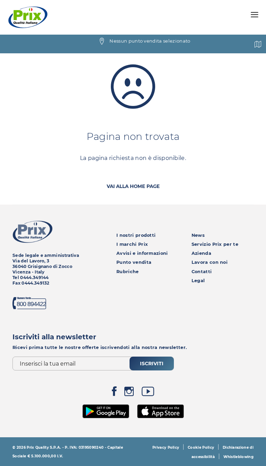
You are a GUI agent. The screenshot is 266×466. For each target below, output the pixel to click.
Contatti (202, 271)
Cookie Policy (201, 447)
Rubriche (127, 271)
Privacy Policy (165, 447)
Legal (198, 280)
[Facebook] (114, 393)
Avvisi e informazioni (142, 253)
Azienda (201, 253)
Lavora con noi (210, 262)
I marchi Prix (132, 244)
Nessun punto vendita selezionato (149, 41)
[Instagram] (129, 393)
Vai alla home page (133, 186)
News (198, 235)
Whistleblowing (238, 457)
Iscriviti (151, 363)
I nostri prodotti (136, 235)
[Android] (106, 411)
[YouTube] (148, 393)
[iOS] (160, 411)
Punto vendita (133, 262)
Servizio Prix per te (215, 244)
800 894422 (31, 304)
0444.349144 (34, 277)
